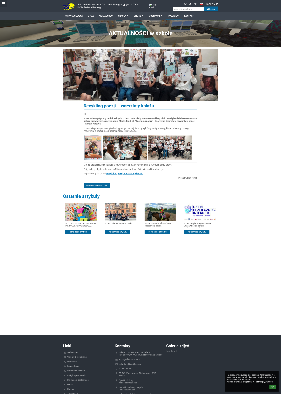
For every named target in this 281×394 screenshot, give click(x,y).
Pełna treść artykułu (78, 232)
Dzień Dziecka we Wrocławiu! (118, 223)
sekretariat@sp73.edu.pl (130, 364)
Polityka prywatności (76, 375)
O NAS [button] (91, 16)
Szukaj (212, 9)
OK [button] (272, 387)
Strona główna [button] (74, 16)
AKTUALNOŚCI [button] (106, 16)
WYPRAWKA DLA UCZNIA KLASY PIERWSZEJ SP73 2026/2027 (80, 224)
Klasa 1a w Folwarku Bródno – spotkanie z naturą (159, 224)
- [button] (191, 3)
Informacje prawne (76, 370)
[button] (195, 4)
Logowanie (212, 4)
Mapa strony (73, 366)
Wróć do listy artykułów (96, 185)
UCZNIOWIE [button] (154, 16)
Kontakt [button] (189, 16)
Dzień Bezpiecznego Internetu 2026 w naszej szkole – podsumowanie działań (197, 225)
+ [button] (186, 3)
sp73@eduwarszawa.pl (129, 359)
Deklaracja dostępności (78, 380)
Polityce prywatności (264, 382)
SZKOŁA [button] (122, 16)
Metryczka (72, 361)
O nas (70, 384)
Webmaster (72, 352)
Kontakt (70, 389)
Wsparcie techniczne (77, 357)
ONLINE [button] (137, 16)
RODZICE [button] (172, 16)
